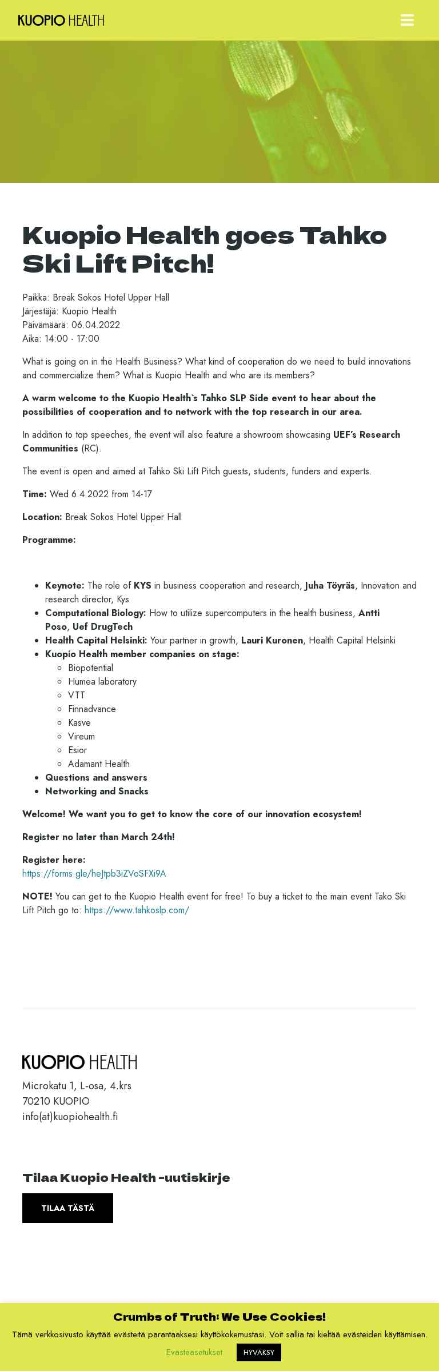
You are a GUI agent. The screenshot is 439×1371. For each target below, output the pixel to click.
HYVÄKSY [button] (259, 1352)
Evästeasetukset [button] (194, 1352)
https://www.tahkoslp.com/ (137, 910)
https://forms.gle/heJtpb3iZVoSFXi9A (94, 873)
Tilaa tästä (67, 1208)
